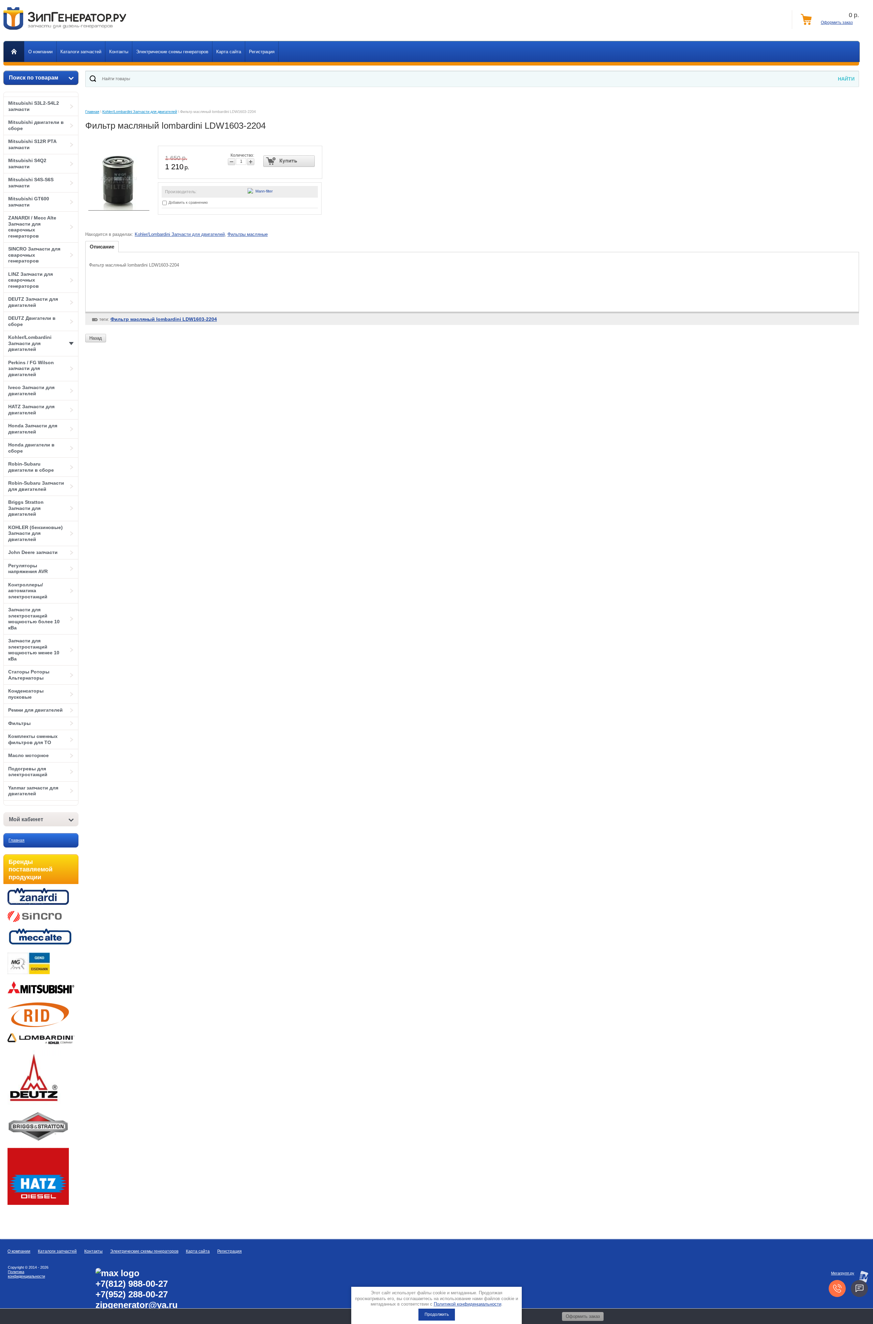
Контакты (93, 1251)
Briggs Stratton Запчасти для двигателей (26, 508)
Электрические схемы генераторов (144, 1251)
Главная (17, 840)
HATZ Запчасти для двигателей (31, 409)
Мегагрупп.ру (842, 1273)
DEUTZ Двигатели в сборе (32, 321)
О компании (19, 1251)
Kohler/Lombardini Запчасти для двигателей (29, 343)
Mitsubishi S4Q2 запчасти (27, 163)
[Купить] (289, 161)
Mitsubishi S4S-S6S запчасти (31, 182)
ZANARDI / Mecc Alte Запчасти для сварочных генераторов (32, 227)
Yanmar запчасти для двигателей (33, 791)
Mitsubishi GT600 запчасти (28, 202)
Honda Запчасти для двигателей (32, 429)
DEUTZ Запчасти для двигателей (33, 302)
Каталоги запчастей (57, 1251)
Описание (102, 247)
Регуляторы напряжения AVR (28, 568)
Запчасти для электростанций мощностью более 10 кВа (34, 618)
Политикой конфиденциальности (467, 1304)
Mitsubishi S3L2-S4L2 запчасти (33, 106)
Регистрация (229, 1251)
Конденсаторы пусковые (26, 694)
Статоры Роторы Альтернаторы (28, 675)
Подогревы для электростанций (27, 772)
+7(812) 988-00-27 (131, 1284)
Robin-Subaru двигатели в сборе (31, 467)
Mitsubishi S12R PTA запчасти (32, 144)
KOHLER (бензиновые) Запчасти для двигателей (35, 533)
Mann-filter (264, 191)
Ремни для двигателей (35, 710)
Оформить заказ (837, 22)
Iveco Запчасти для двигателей (31, 390)
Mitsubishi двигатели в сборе (36, 125)
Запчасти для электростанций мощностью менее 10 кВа (33, 649)
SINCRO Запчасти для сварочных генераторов (34, 255)
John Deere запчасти (33, 552)
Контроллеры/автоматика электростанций (27, 590)
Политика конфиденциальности (26, 1274)
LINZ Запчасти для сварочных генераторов (30, 280)
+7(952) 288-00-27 (131, 1294)
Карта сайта (198, 1251)
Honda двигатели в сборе (31, 448)
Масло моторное (28, 755)
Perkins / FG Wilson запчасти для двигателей (31, 368)
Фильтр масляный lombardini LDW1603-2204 (163, 319)
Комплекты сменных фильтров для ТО (33, 739)
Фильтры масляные (247, 234)
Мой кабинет (26, 819)
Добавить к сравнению (187, 202)
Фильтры (19, 723)
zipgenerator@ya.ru (136, 1305)
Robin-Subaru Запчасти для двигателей (36, 486)
